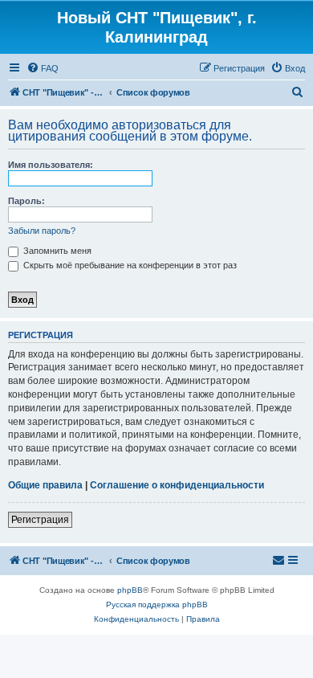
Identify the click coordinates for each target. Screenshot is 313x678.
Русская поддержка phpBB (157, 604)
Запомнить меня (56, 250)
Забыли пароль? (41, 230)
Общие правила (45, 485)
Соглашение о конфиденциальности (177, 485)
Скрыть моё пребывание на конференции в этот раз (129, 265)
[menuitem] (42, 68)
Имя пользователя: (50, 165)
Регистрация (40, 519)
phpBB (130, 590)
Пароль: (26, 201)
